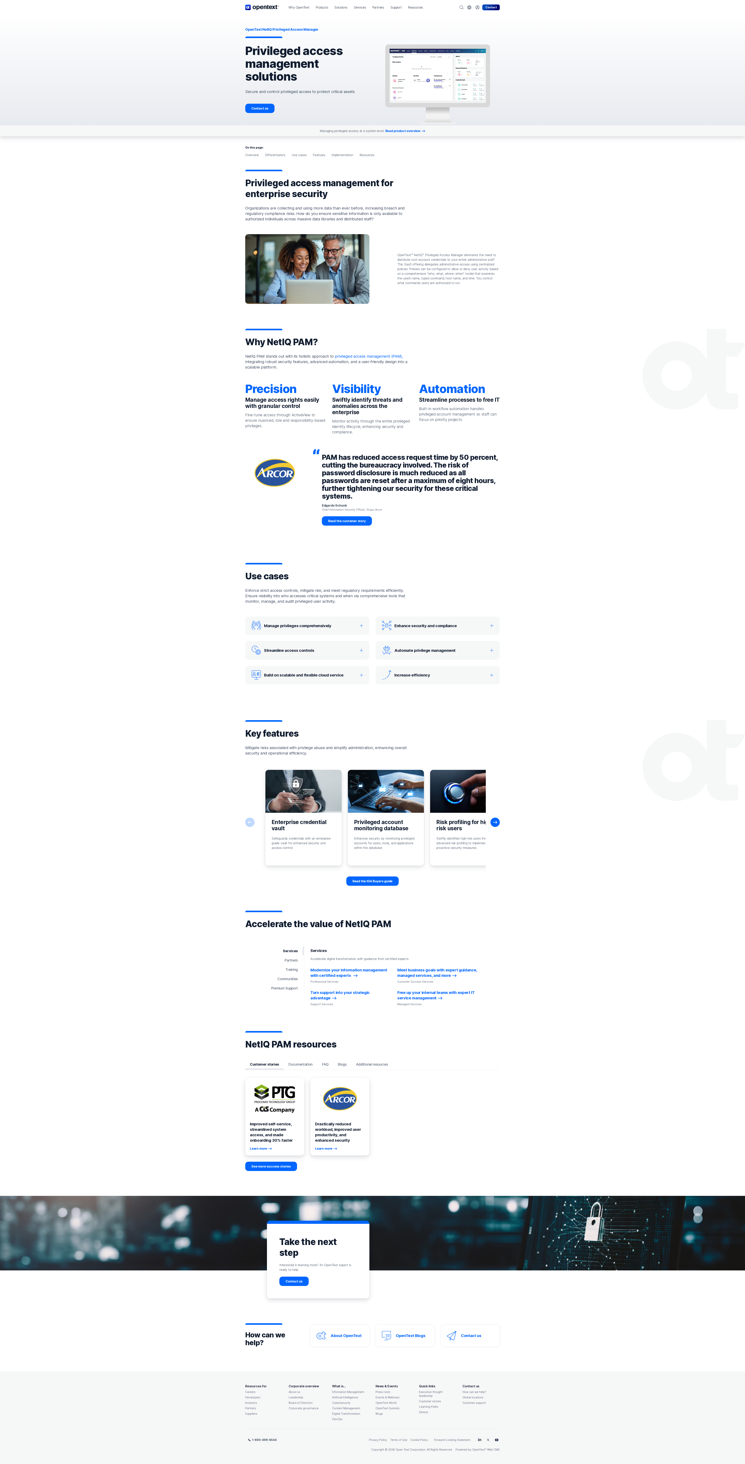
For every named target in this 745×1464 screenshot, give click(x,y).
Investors (251, 1402)
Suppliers (251, 1413)
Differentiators (275, 155)
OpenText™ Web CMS (486, 1449)
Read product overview (402, 131)
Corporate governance (304, 1408)
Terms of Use (398, 1439)
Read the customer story (347, 521)
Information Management (348, 1392)
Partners (250, 1408)
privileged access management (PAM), (369, 356)
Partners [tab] (291, 960)
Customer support (474, 1402)
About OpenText (346, 1335)
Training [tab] (291, 970)
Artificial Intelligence (345, 1397)
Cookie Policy (419, 1439)
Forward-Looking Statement (452, 1439)
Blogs (379, 1413)
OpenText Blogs (410, 1335)
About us (294, 1392)
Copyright (377, 1449)
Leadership (296, 1397)
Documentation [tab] (300, 1064)
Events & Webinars (387, 1397)
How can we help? (474, 1392)
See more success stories (271, 1166)
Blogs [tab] (342, 1064)
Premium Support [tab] (284, 988)
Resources (367, 155)
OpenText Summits (387, 1408)
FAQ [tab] (325, 1064)
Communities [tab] (287, 979)
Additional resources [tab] (372, 1064)
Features (319, 155)
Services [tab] (290, 951)
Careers (250, 1392)
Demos (423, 1412)
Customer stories (430, 1401)
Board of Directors (301, 1402)
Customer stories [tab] (264, 1064)
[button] (299, 7)
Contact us (259, 108)
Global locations (473, 1397)
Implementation (342, 155)
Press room (383, 1392)
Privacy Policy (378, 1439)
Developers (252, 1397)
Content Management (346, 1408)
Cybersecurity (341, 1402)
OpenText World (386, 1402)
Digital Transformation (346, 1413)
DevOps (337, 1419)
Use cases (299, 155)
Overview (252, 155)
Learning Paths (428, 1406)
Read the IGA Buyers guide (373, 881)
